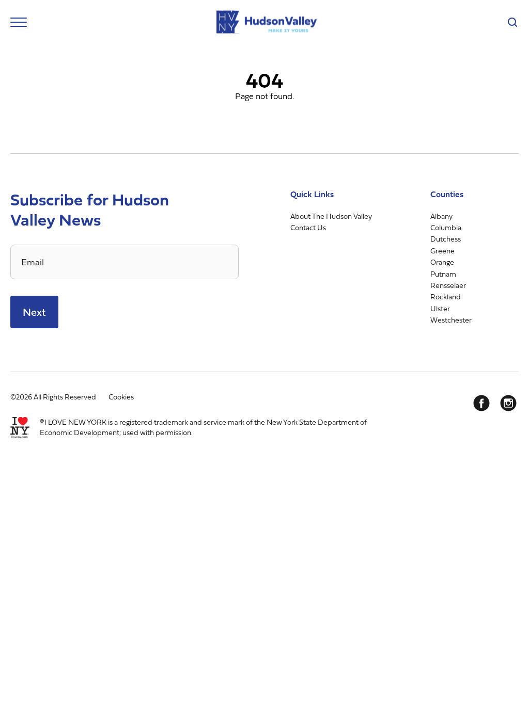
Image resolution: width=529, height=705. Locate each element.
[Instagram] (508, 403)
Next (34, 312)
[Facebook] (481, 403)
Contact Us (308, 227)
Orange (442, 262)
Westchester (451, 319)
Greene (442, 250)
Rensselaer (448, 285)
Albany (441, 216)
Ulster (440, 308)
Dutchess (445, 238)
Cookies (121, 396)
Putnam (443, 273)
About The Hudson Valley (331, 216)
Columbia (445, 227)
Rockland (445, 296)
